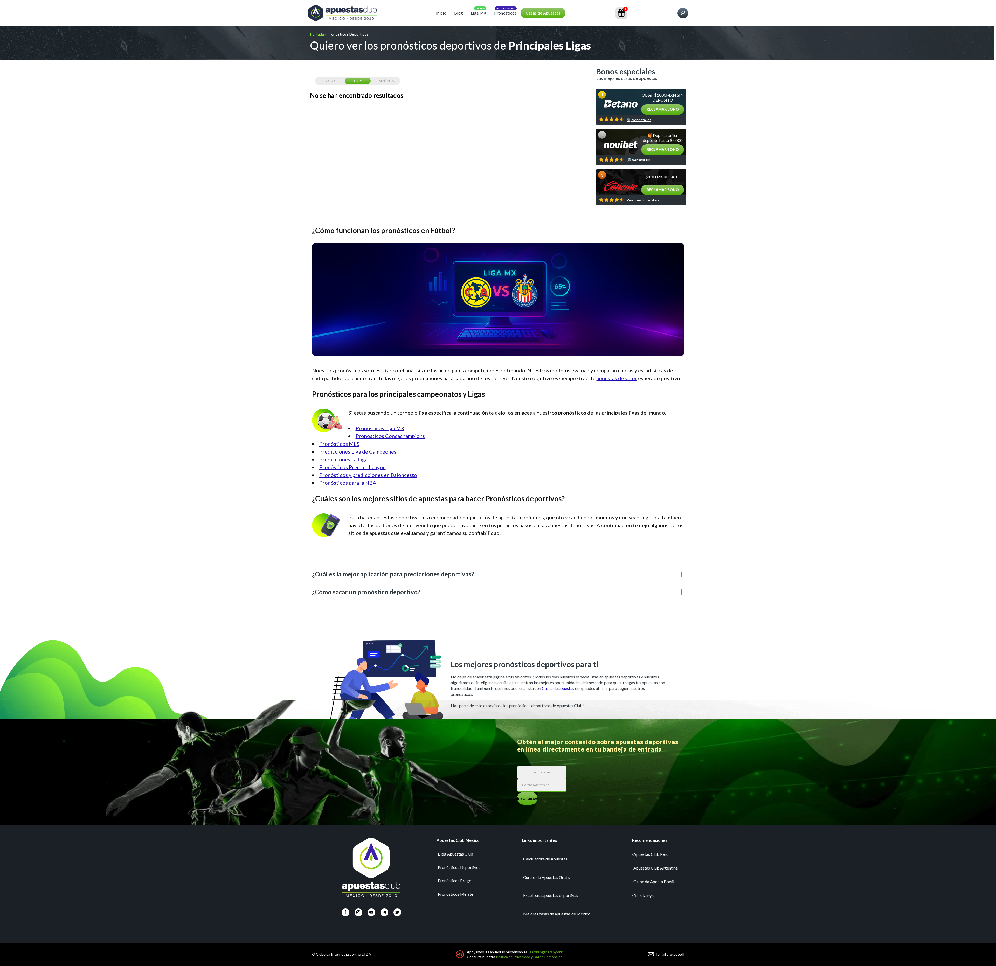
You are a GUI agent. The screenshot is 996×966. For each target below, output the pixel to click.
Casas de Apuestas (543, 12)
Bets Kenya (643, 895)
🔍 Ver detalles (639, 120)
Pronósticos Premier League (352, 467)
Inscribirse (527, 798)
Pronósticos (505, 12)
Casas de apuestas (558, 688)
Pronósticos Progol (455, 880)
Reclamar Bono (663, 109)
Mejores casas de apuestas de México (556, 913)
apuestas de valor (617, 378)
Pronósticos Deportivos (459, 867)
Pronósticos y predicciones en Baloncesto (368, 475)
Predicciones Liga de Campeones (357, 451)
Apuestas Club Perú (650, 854)
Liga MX (478, 12)
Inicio (441, 12)
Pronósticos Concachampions (390, 436)
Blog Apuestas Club (455, 853)
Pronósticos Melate (455, 894)
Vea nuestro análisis (643, 200)
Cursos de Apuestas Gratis (546, 877)
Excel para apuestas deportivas (550, 895)
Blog (458, 12)
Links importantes (539, 840)
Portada (317, 34)
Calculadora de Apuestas (545, 858)
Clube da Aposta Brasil (653, 881)
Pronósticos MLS (339, 444)
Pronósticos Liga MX (380, 428)
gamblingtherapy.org (546, 952)
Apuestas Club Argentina (655, 867)
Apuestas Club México (458, 840)
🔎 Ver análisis (638, 160)
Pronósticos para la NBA (347, 482)
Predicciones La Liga (343, 459)
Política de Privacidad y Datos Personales (529, 957)
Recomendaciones (649, 840)
